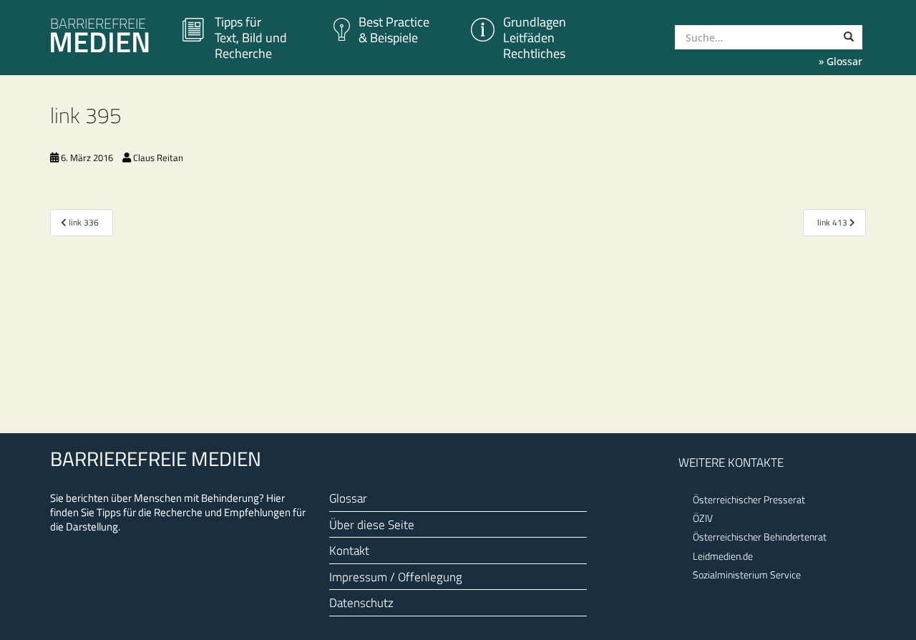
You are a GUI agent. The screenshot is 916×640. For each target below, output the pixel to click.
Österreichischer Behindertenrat (760, 536)
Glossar (348, 498)
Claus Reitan (158, 157)
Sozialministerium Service (747, 574)
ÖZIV (703, 517)
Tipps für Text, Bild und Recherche (251, 37)
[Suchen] (848, 37)
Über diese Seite (371, 524)
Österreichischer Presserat (749, 499)
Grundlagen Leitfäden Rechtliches (534, 37)
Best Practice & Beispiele (394, 29)
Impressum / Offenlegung (395, 576)
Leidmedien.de (723, 555)
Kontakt (349, 550)
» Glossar (840, 61)
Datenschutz (361, 602)
